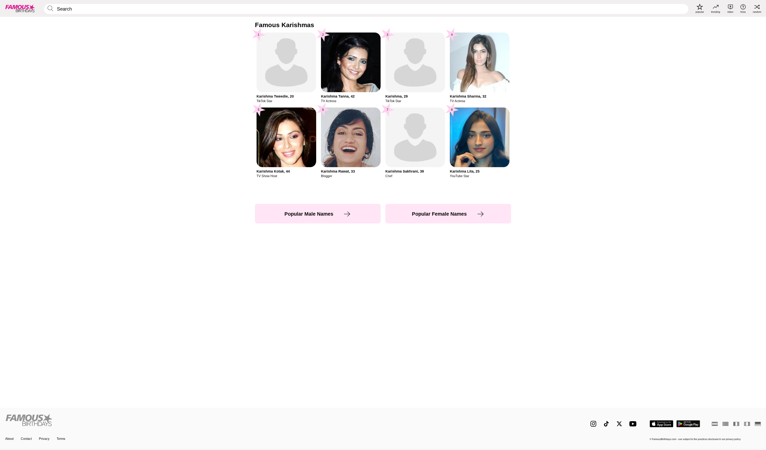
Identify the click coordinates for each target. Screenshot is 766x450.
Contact (26, 438)
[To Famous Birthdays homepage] (20, 8)
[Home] (193, 420)
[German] (758, 424)
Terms (61, 438)
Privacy (44, 438)
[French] (736, 424)
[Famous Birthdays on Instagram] (593, 424)
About (9, 438)
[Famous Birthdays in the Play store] (688, 423)
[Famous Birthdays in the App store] (661, 423)
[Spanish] (715, 424)
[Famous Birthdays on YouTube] (633, 423)
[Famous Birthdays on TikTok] (606, 424)
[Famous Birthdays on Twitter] (619, 424)
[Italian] (747, 424)
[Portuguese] (725, 424)
